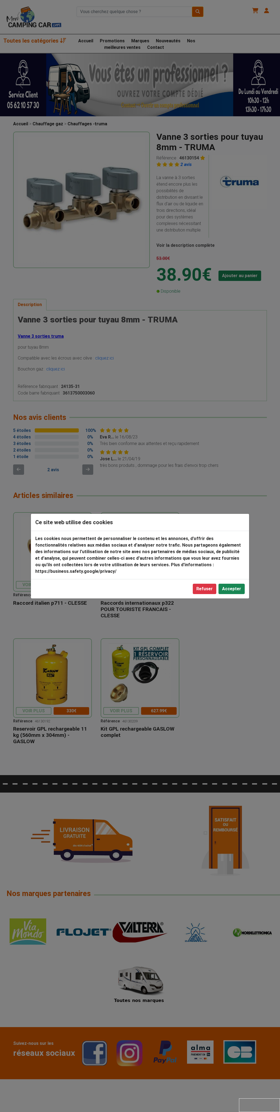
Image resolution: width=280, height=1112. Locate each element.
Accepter (231, 588)
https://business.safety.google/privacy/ (75, 571)
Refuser (204, 588)
